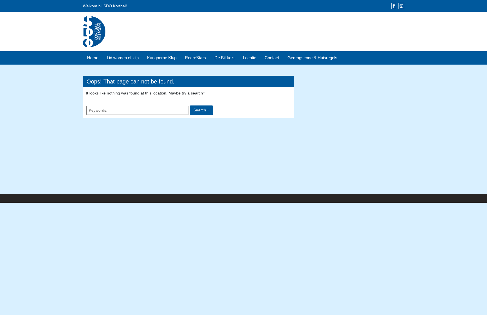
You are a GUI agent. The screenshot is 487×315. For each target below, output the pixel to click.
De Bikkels (224, 57)
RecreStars (195, 57)
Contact (272, 57)
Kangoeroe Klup (161, 57)
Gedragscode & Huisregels (312, 57)
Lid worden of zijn (123, 57)
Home (92, 57)
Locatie (249, 57)
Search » (201, 110)
